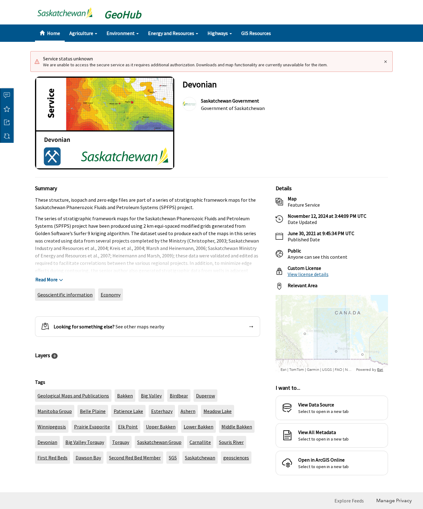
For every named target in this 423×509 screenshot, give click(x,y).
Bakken (125, 396)
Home (53, 33)
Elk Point (128, 426)
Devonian (47, 442)
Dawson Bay (88, 457)
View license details (308, 274)
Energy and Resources (171, 33)
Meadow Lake (217, 411)
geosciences (236, 457)
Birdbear (179, 396)
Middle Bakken (236, 426)
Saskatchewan (200, 457)
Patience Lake (128, 411)
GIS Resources (256, 33)
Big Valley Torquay (84, 442)
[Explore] (332, 333)
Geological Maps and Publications (73, 396)
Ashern (188, 411)
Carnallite (200, 442)
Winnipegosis (51, 426)
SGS (173, 457)
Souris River (231, 442)
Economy (110, 295)
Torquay (120, 442)
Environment (121, 33)
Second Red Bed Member (135, 457)
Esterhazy (161, 411)
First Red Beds (52, 457)
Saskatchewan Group (159, 442)
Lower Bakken (198, 426)
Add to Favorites (7, 109)
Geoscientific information (65, 295)
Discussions (7, 95)
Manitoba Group (54, 411)
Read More (46, 279)
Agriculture (81, 33)
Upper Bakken (161, 426)
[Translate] (7, 136)
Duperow (205, 396)
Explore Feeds (349, 501)
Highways (218, 33)
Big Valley (151, 396)
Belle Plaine (93, 411)
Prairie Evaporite (92, 426)
